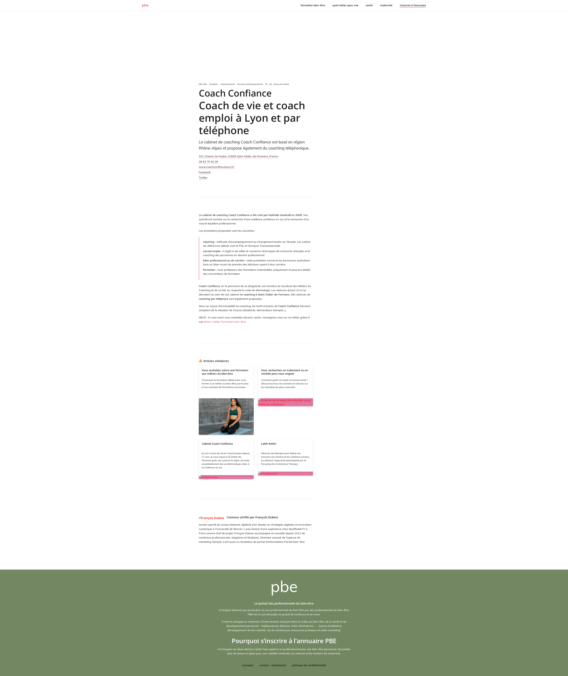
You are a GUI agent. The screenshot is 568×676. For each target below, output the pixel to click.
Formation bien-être (313, 5)
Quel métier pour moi (345, 5)
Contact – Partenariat (272, 665)
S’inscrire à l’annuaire (413, 5)
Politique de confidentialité (309, 665)
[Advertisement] (284, 46)
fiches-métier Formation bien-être (225, 321)
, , (238, 156)
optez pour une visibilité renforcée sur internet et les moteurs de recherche (294, 653)
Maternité (386, 5)
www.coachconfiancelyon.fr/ (216, 167)
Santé (369, 5)
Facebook (205, 172)
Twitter (203, 177)
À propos (247, 665)
